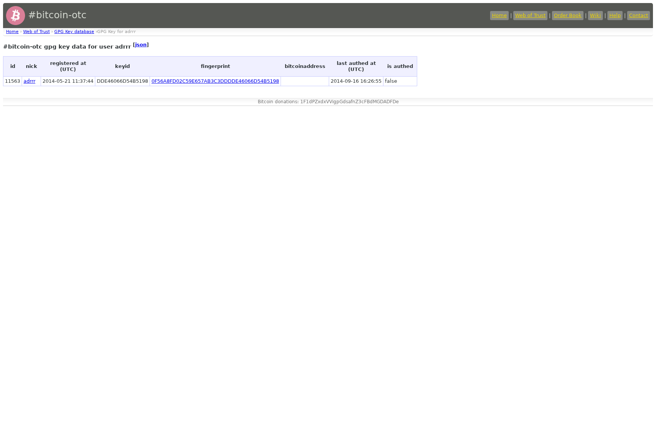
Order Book (568, 15)
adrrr (29, 81)
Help (615, 15)
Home (499, 15)
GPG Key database (74, 31)
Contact (638, 15)
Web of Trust (530, 15)
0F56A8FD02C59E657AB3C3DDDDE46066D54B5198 (215, 81)
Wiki (595, 15)
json (141, 44)
